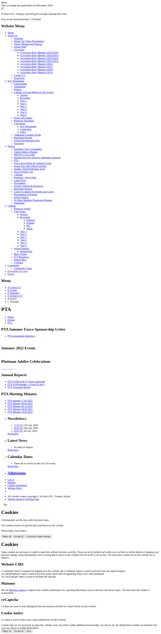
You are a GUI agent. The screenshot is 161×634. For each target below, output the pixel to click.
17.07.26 (18, 425)
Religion (30, 220)
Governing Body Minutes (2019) (36, 72)
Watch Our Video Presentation (29, 41)
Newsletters (19, 183)
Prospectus (19, 78)
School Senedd (21, 248)
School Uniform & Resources (28, 186)
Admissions (19, 86)
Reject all (7, 536)
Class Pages (20, 211)
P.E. (28, 225)
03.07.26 (18, 431)
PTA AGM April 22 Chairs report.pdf (26, 381)
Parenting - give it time (25, 177)
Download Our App (18, 271)
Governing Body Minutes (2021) (36, 66)
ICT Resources (21, 257)
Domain (30, 223)
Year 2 (23, 103)
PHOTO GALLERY (24, 154)
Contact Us (19, 75)
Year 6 (23, 115)
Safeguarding (20, 83)
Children (12, 206)
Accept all (18, 536)
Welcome (18, 38)
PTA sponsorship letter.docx (21, 336)
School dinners (21, 197)
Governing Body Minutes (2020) (36, 69)
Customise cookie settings (38, 536)
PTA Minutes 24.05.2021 (20, 412)
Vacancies (19, 143)
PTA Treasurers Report (19, 387)
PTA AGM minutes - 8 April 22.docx (26, 384)
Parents (11, 146)
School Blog (20, 259)
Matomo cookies (17, 590)
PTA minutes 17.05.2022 (20, 400)
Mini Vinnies (20, 254)
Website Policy (15, 488)
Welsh (29, 228)
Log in (11, 274)
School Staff (20, 47)
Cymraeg (18, 262)
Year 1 (23, 101)
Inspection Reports (23, 137)
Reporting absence (23, 189)
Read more (13, 433)
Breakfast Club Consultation (28, 149)
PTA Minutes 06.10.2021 (20, 406)
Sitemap (12, 482)
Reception (25, 98)
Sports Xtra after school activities (30, 166)
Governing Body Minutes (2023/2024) (39, 58)
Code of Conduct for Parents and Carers (34, 191)
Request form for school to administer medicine (37, 157)
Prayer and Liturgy (23, 118)
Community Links (23, 268)
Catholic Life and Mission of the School (33, 92)
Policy (23, 132)
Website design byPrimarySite (23, 499)
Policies (18, 89)
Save (28, 631)
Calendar (18, 174)
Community (13, 265)
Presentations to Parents (25, 194)
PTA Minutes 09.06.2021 (20, 409)
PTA (16, 160)
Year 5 (23, 112)
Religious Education (24, 120)
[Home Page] (2, 8)
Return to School (22, 208)
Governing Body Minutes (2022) (36, 64)
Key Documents (28, 126)
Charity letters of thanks (25, 152)
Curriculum (19, 123)
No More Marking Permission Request (33, 200)
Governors (19, 49)
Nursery (24, 95)
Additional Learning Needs (27, 135)
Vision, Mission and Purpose (28, 44)
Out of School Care (23, 171)
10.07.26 (18, 428)
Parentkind (19, 203)
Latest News (20, 180)
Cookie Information (17, 485)
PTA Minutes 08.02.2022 (20, 403)
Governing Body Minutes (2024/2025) (39, 55)
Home (11, 32)
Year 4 (23, 109)
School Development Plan (27, 140)
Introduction (26, 251)
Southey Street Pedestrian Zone (29, 169)
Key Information (16, 81)
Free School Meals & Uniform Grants (32, 163)
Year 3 (23, 106)
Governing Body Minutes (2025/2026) (39, 52)
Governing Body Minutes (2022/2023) (39, 61)
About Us (12, 35)
